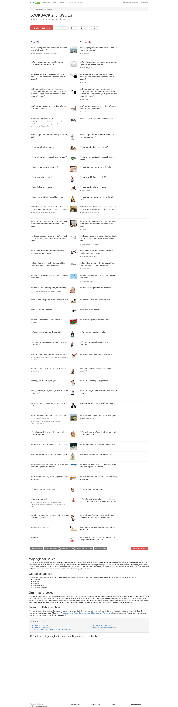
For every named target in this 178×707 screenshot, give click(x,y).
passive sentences (36, 548)
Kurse (62, 3)
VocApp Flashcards (36, 704)
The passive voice (67, 613)
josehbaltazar (66, 19)
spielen (84, 28)
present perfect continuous (84, 548)
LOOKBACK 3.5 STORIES (40, 625)
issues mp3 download (51, 548)
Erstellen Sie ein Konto (130, 3)
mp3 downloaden (62, 28)
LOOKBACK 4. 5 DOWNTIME (41, 627)
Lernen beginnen (42, 27)
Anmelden (144, 3)
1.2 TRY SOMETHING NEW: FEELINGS (104, 627)
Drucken (74, 28)
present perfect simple (67, 548)
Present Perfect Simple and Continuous (87, 613)
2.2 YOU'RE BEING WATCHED (100, 625)
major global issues (100, 548)
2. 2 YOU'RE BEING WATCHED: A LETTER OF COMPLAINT (52, 629)
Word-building (107, 613)
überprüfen (94, 28)
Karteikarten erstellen (50, 3)
